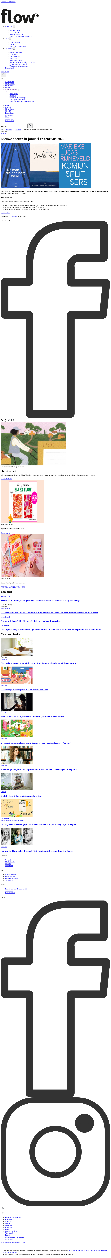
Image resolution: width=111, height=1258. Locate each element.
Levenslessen (5, 625)
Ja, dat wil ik (5, 213)
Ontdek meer (5, 533)
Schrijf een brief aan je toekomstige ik (22, 101)
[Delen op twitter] (2, 421)
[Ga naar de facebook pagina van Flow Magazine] (55, 1096)
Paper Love (13, 58)
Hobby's (4, 659)
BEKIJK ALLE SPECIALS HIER (13, 587)
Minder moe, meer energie (19, 64)
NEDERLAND (15, 30)
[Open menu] (2, 78)
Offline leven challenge (17, 98)
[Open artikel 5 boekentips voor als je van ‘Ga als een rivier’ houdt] (17, 684)
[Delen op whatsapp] (5, 421)
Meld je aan (5, 72)
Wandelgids (14, 94)
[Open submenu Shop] (10, 38)
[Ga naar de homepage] (20, 22)
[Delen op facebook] (55, 417)
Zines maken (14, 54)
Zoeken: (4, 127)
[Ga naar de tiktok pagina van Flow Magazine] (2, 1214)
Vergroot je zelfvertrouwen (19, 66)
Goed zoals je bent (16, 60)
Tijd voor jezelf (15, 56)
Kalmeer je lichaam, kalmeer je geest (22, 62)
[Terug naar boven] (2, 1247)
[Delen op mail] (12, 421)
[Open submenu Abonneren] (14, 26)
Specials (12, 44)
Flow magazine (15, 42)
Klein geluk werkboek (17, 99)
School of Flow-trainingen (19, 46)
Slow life (9, 130)
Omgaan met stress (16, 52)
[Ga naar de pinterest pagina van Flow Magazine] (2, 1210)
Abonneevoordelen (16, 34)
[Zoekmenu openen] (3, 75)
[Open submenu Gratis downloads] (18, 90)
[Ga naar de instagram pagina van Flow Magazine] (55, 1206)
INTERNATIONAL (17, 32)
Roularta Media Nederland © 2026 (13, 1243)
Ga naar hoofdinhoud (8, 2)
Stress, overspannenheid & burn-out (13, 820)
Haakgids (13, 96)
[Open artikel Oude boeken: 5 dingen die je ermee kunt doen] (17, 790)
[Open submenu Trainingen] (14, 48)
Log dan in (13, 216)
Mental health (5, 596)
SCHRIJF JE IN (6, 479)
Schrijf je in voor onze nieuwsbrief (21, 36)
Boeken (18, 130)
